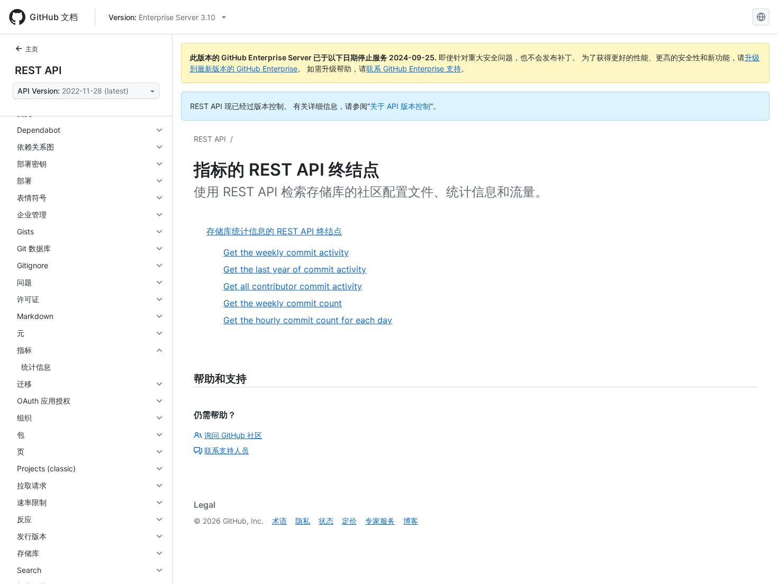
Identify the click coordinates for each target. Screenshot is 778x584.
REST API (38, 70)
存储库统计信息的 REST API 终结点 (274, 231)
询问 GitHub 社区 (233, 435)
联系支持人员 (226, 450)
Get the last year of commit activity (294, 269)
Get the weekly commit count (282, 303)
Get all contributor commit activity (292, 286)
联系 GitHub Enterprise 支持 (413, 68)
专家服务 (380, 520)
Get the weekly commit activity (286, 252)
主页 (31, 49)
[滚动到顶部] (754, 560)
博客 (410, 520)
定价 (349, 520)
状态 (326, 520)
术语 (279, 520)
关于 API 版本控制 (400, 106)
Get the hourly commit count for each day (307, 320)
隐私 (302, 520)
